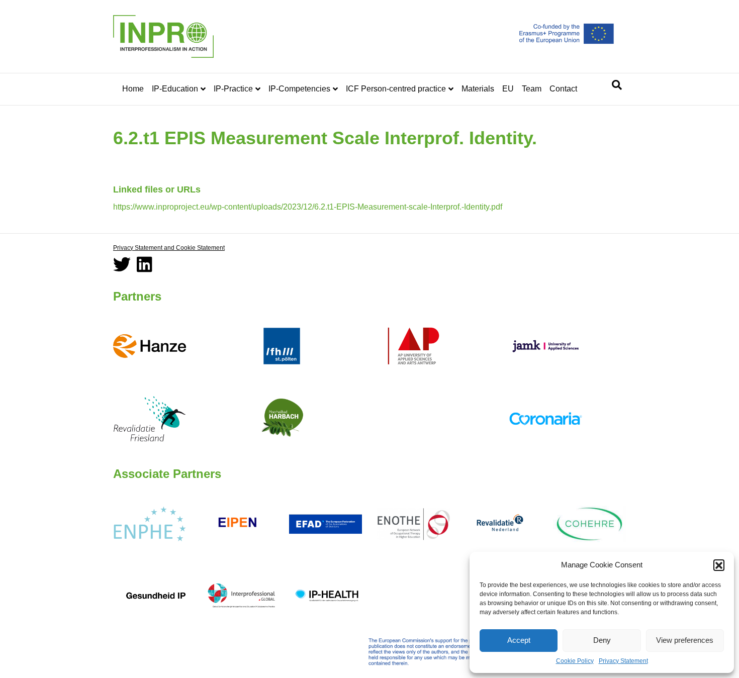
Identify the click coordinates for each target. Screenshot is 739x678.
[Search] (617, 85)
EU (508, 88)
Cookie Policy (575, 660)
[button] (719, 565)
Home (133, 88)
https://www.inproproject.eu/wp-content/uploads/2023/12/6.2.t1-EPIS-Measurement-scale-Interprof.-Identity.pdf (307, 207)
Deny (602, 640)
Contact (563, 88)
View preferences (684, 640)
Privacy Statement (623, 660)
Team (531, 88)
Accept (518, 640)
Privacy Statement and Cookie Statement (169, 247)
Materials (477, 88)
